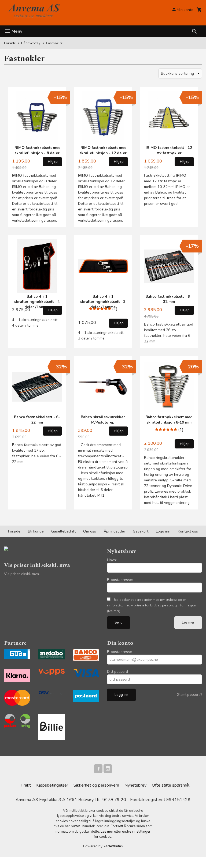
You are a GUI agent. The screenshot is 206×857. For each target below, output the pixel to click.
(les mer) (113, 611)
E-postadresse (119, 651)
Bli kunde (36, 531)
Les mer (188, 622)
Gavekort (140, 531)
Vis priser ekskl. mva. (22, 573)
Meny (16, 31)
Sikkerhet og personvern (96, 785)
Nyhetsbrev (135, 785)
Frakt (26, 785)
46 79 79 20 (113, 800)
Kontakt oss (188, 531)
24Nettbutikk (113, 846)
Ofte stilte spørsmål (170, 785)
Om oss (89, 531)
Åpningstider (114, 531)
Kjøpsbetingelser (52, 785)
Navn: (112, 559)
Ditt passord (117, 671)
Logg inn (163, 531)
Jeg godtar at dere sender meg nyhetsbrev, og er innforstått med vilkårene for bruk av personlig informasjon (151, 605)
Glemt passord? (189, 694)
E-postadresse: (120, 579)
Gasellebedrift (63, 531)
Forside (10, 43)
